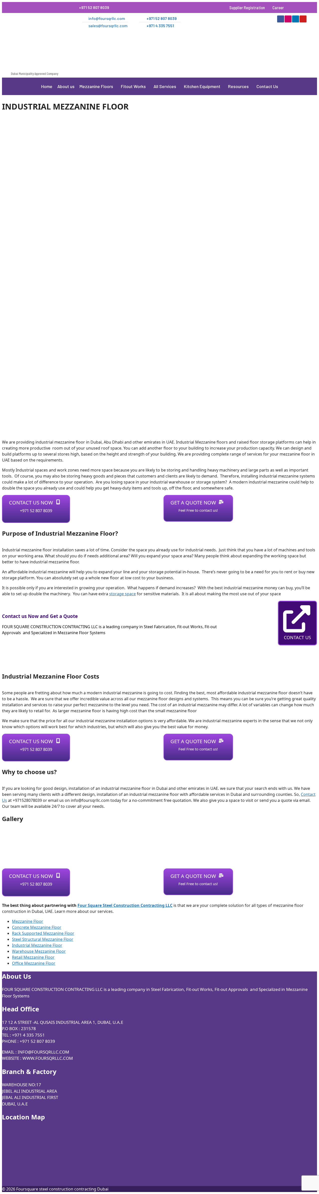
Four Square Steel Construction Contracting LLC (125, 905)
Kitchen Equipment (202, 86)
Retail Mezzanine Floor (33, 957)
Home (46, 86)
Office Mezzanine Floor (33, 963)
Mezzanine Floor (27, 921)
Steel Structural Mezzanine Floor (42, 939)
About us (66, 86)
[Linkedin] (295, 18)
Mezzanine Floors (96, 86)
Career (278, 7)
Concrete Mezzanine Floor (36, 927)
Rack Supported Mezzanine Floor (43, 933)
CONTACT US (297, 637)
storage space (122, 594)
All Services (165, 86)
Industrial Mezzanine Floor (37, 945)
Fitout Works (133, 86)
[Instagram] (288, 18)
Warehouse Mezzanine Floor (39, 951)
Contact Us (267, 86)
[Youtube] (303, 18)
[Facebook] (280, 18)
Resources (238, 86)
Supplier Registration (247, 7)
